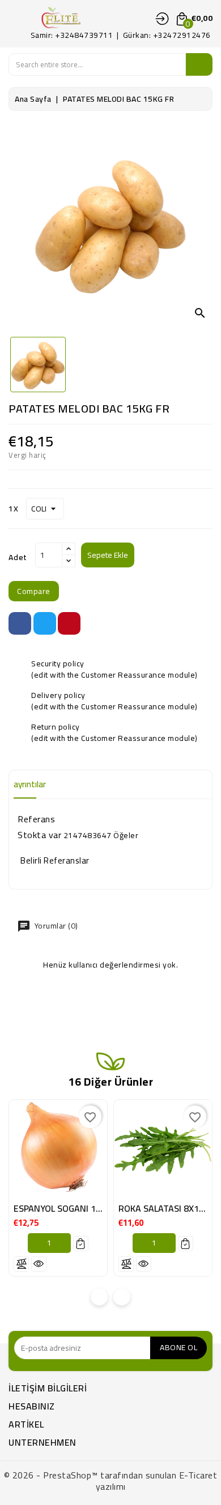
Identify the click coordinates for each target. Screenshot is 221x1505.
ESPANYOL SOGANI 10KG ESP (71, 1208)
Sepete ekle (107, 555)
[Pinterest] (69, 623)
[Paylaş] (19, 623)
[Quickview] (38, 1264)
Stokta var (39, 834)
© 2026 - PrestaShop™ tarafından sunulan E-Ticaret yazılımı (111, 1480)
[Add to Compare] (21, 1264)
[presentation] (99, 1297)
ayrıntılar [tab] (30, 784)
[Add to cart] (80, 1243)
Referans (36, 819)
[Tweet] (44, 623)
